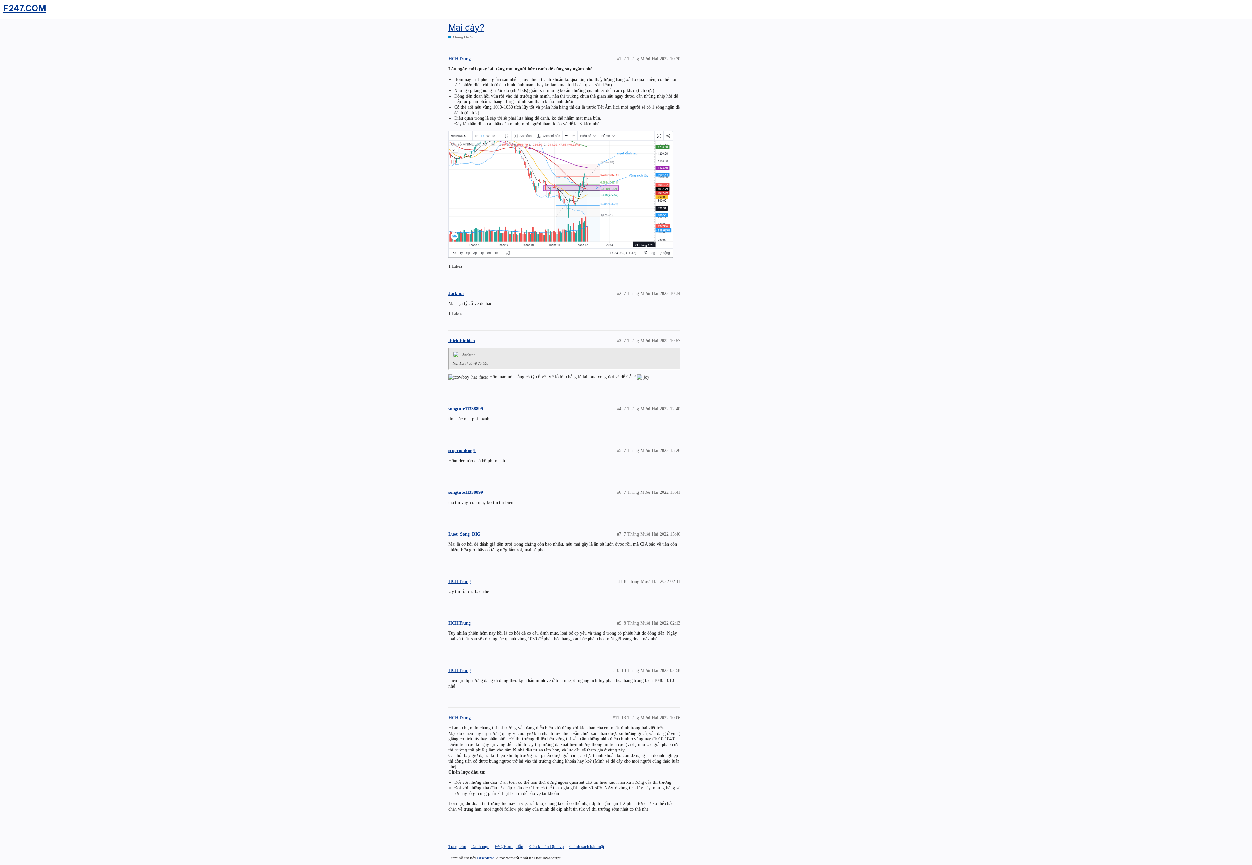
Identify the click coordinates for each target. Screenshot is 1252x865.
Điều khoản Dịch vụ (546, 846)
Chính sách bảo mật (586, 846)
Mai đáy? (466, 28)
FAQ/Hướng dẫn (509, 846)
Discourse (485, 858)
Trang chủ (457, 846)
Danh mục (480, 846)
